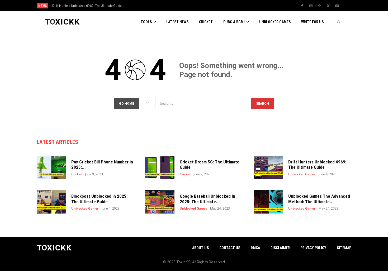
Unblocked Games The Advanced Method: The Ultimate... (319, 198)
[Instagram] (311, 6)
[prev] (203, 5)
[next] (211, 5)
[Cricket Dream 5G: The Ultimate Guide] (159, 167)
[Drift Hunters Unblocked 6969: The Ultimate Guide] (268, 167)
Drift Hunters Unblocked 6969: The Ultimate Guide (86, 6)
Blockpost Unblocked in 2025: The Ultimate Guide (99, 198)
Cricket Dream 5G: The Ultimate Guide (209, 164)
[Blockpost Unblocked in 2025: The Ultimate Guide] (51, 202)
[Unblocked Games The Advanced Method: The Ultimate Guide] (268, 202)
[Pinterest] (319, 6)
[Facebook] (302, 6)
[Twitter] (328, 6)
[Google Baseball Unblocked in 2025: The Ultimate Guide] (159, 202)
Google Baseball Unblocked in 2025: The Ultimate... (207, 198)
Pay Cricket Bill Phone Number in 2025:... (102, 164)
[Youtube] (337, 6)
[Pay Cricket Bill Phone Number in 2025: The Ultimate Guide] (51, 167)
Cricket (76, 174)
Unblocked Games (302, 174)
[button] (338, 21)
